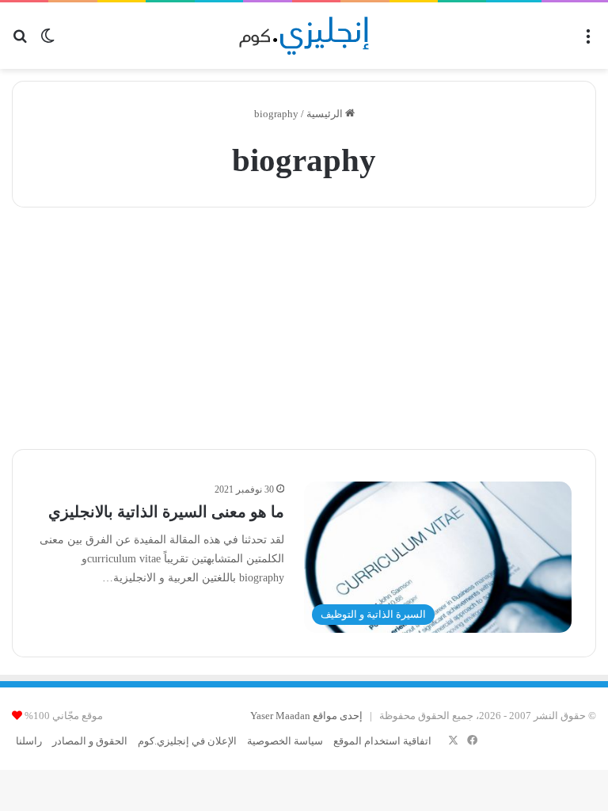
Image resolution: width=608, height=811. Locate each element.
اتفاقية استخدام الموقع (382, 741)
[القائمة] (588, 41)
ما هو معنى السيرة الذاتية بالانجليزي (166, 511)
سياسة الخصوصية (285, 741)
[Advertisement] (304, 326)
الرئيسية (325, 114)
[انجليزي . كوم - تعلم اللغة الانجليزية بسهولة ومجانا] (304, 35)
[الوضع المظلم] (47, 41)
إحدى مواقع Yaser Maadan (306, 716)
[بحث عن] (20, 41)
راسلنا (29, 741)
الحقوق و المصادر (89, 741)
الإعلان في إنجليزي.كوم (187, 741)
